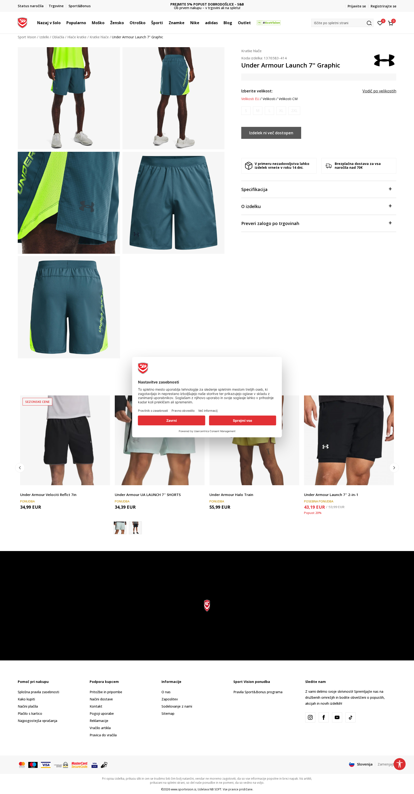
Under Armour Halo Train (231, 494)
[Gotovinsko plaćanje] (104, 764)
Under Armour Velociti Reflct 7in (48, 494)
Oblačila (58, 37)
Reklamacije (99, 720)
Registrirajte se (383, 6)
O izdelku (251, 206)
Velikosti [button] (269, 99)
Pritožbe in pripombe (106, 692)
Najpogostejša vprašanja (37, 720)
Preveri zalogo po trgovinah (270, 223)
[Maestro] (33, 764)
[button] (63, 22)
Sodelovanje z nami (176, 706)
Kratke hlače (99, 37)
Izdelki (44, 37)
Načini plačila (28, 706)
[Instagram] (310, 717)
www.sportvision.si (183, 789)
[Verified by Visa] (95, 764)
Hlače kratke (76, 37)
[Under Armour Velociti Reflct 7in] (65, 440)
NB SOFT (215, 789)
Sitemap (167, 713)
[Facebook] (323, 717)
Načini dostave (101, 699)
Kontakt (96, 706)
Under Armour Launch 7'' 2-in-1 (331, 494)
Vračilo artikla (100, 728)
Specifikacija (254, 189)
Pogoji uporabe (102, 713)
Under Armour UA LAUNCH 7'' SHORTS (148, 494)
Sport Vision (27, 37)
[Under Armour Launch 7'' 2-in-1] (349, 440)
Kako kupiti (26, 699)
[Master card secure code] (79, 764)
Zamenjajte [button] (387, 764)
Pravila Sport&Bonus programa (257, 692)
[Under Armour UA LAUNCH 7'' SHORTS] (160, 440)
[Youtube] (337, 717)
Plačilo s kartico (30, 713)
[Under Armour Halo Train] (254, 440)
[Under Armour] (384, 59)
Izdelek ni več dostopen (271, 132)
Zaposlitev (169, 699)
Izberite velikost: (257, 91)
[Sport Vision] (22, 22)
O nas (166, 692)
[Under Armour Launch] (135, 528)
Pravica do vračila (103, 735)
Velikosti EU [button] (250, 99)
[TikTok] (350, 717)
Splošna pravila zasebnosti (38, 692)
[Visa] (46, 764)
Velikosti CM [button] (288, 99)
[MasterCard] (22, 764)
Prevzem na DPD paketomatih (207, 4)
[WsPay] (61, 764)
